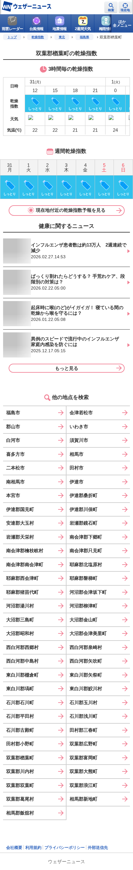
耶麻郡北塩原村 (86, 564)
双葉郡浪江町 (83, 785)
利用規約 (33, 847)
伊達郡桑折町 (83, 495)
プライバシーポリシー (65, 847)
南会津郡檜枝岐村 (24, 550)
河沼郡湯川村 (20, 605)
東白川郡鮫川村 (86, 688)
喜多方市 (15, 454)
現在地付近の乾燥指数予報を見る (70, 210)
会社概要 (14, 847)
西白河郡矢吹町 (86, 661)
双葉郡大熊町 (83, 771)
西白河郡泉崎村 (86, 647)
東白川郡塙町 (20, 688)
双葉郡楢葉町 (20, 757)
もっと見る (66, 368)
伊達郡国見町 (20, 509)
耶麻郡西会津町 (22, 578)
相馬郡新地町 (83, 798)
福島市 (13, 412)
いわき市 (79, 426)
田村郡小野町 (20, 743)
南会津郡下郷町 (86, 536)
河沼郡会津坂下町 (88, 592)
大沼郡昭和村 (20, 633)
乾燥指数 (38, 37)
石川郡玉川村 (83, 702)
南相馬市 (15, 481)
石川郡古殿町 (20, 730)
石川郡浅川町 (83, 716)
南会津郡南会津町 (24, 564)
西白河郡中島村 (22, 661)
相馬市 (77, 454)
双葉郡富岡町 (83, 757)
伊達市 (77, 481)
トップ (12, 37)
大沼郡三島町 (20, 619)
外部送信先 (98, 847)
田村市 (77, 467)
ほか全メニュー (122, 23)
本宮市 (13, 495)
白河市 (13, 440)
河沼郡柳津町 (83, 605)
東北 (62, 37)
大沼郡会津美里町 (88, 633)
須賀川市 (79, 440)
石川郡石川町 (20, 702)
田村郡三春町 (83, 730)
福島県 (84, 37)
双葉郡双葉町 (20, 785)
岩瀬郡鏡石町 (83, 523)
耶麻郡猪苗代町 (22, 592)
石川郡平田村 (20, 716)
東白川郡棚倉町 (22, 674)
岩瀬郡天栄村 (20, 536)
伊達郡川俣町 (83, 509)
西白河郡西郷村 (22, 647)
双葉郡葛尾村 (20, 798)
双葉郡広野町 (83, 743)
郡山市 (13, 426)
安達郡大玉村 (20, 523)
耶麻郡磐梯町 (83, 578)
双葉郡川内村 (20, 771)
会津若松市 (81, 412)
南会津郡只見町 (86, 550)
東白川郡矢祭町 (86, 674)
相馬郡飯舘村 (20, 812)
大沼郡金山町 (83, 619)
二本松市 (15, 467)
